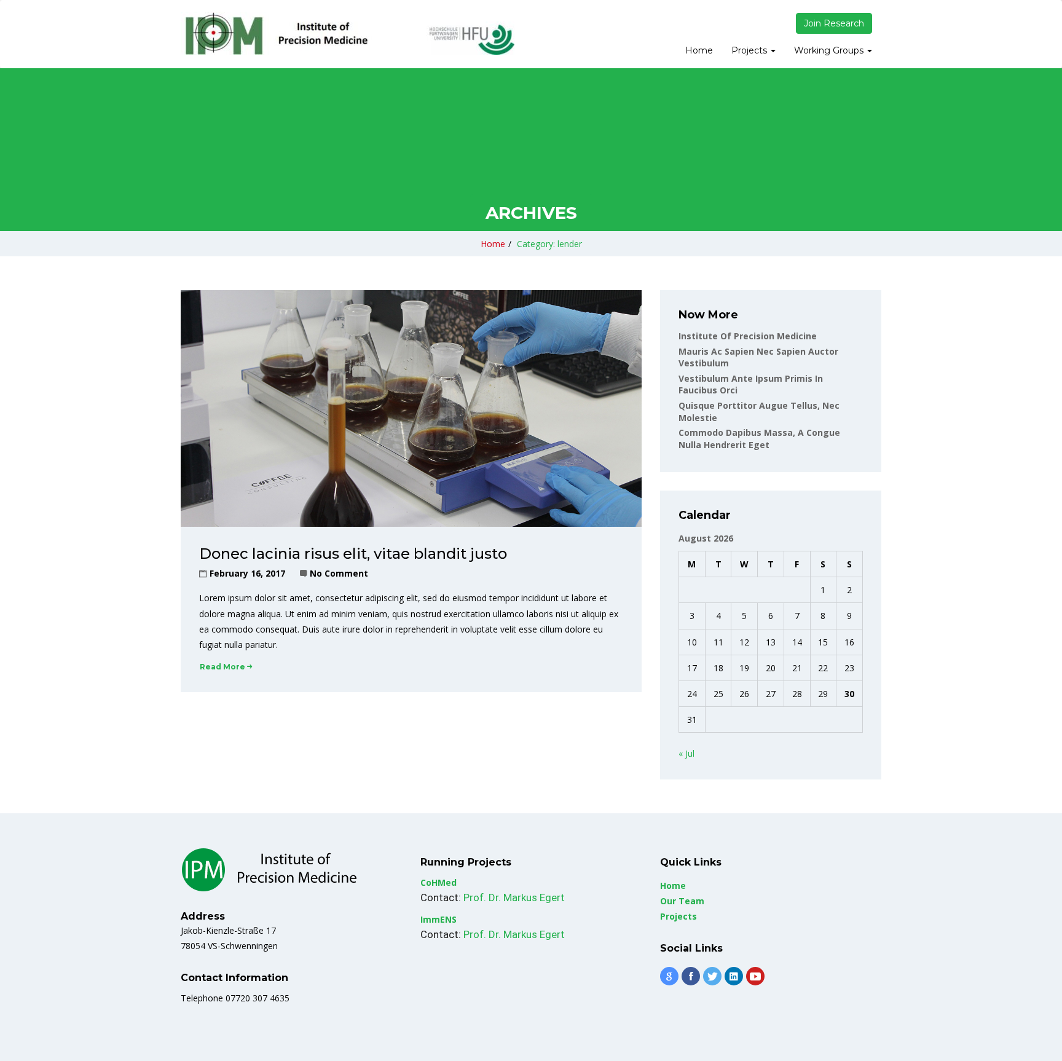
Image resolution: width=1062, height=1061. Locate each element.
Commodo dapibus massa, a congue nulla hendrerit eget (759, 439)
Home (699, 50)
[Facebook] (691, 976)
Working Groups (830, 50)
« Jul (686, 753)
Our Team (682, 901)
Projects (750, 50)
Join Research (834, 23)
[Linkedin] (734, 976)
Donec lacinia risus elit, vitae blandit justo (353, 553)
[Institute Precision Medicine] (347, 33)
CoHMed (438, 882)
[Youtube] (755, 976)
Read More (222, 666)
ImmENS (438, 919)
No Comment (339, 573)
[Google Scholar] (669, 976)
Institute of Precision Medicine (747, 336)
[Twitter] (712, 976)
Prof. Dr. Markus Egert (514, 897)
